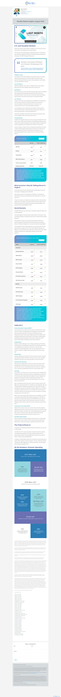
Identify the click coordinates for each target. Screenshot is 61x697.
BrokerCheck (30, 666)
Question (15, 651)
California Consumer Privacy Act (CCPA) (38, 672)
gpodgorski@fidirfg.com (25, 13)
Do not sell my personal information (32, 673)
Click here (15, 683)
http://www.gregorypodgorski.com (26, 11)
